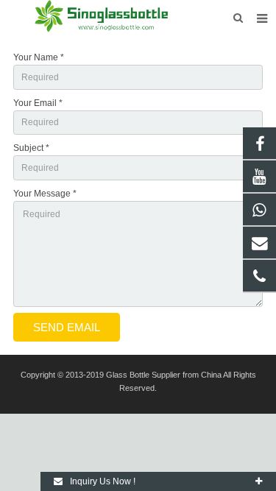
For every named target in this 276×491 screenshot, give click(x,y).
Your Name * (38, 57)
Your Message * (45, 193)
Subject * (31, 148)
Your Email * (38, 103)
